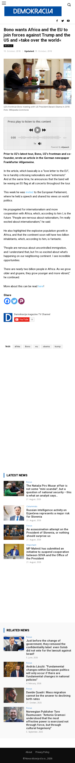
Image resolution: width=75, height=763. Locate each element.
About (29, 752)
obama (46, 346)
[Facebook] (57, 21)
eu (36, 346)
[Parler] (21, 301)
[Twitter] (62, 21)
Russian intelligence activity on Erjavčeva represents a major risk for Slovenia (48, 513)
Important (31, 545)
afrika (17, 346)
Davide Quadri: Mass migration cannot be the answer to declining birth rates (48, 696)
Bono (27, 346)
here (40, 286)
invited (29, 192)
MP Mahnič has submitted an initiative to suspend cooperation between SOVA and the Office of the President (47, 553)
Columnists (31, 506)
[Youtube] (68, 21)
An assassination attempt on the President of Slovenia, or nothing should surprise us (47, 533)
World (8, 45)
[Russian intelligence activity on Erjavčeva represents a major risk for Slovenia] (14, 513)
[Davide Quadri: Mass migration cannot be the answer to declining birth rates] (14, 695)
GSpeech (65, 147)
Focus (29, 482)
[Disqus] (37, 408)
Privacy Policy (42, 752)
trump (58, 346)
